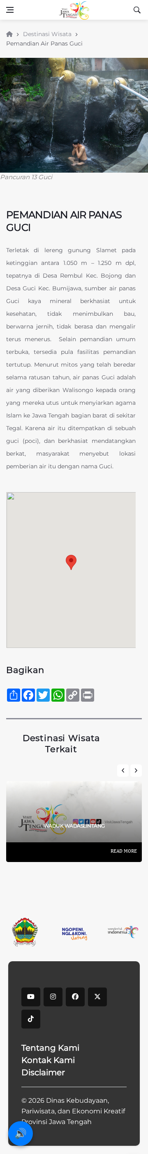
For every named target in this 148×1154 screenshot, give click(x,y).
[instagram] (53, 997)
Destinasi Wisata (47, 34)
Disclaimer (43, 1072)
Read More (124, 851)
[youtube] (30, 997)
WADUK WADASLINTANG (74, 826)
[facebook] (75, 997)
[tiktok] (30, 1019)
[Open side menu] (10, 10)
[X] (97, 997)
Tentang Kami (50, 1048)
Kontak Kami (48, 1060)
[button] (71, 562)
